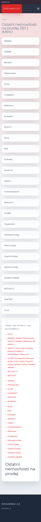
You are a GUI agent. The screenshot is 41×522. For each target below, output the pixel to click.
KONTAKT (12, 375)
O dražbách (12, 393)
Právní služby (13, 444)
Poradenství (12, 436)
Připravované (13, 385)
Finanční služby (14, 449)
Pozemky (11, 415)
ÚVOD (10, 334)
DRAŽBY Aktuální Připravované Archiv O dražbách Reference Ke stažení (21, 341)
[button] (38, 8)
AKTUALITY (13, 371)
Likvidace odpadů (15, 457)
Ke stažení (12, 401)
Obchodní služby (15, 440)
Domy (10, 406)
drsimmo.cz (11, 504)
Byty (9, 410)
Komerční (12, 419)
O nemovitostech (15, 427)
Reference (12, 397)
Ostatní (10, 423)
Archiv (10, 389)
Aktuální (11, 381)
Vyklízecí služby (14, 453)
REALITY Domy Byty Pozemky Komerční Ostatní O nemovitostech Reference (20, 351)
